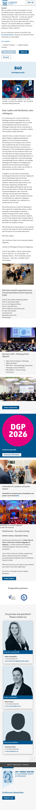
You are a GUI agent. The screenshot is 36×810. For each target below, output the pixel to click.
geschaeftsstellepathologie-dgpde (17, 661)
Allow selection (8, 52)
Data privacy (17, 764)
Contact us (26, 764)
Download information (11, 455)
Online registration (10, 407)
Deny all (6, 57)
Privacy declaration (7, 35)
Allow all (24, 52)
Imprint (9, 764)
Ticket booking (9, 578)
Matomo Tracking (9, 45)
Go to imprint (5, 41)
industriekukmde (12, 751)
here (17, 496)
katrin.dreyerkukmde (13, 706)
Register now (8, 798)
